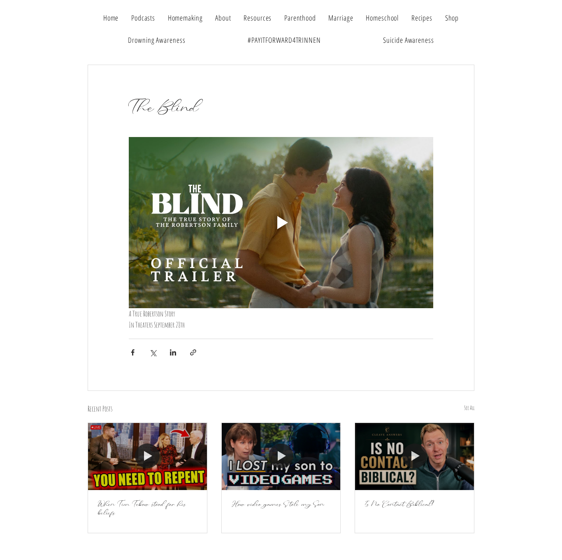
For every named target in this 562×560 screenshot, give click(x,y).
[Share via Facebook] (133, 352)
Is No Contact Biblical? (399, 504)
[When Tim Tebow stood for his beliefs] (147, 456)
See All (469, 407)
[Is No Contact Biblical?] (414, 456)
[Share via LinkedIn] (173, 352)
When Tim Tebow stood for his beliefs (142, 508)
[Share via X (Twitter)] (153, 352)
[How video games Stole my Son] (281, 456)
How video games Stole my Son (278, 504)
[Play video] (281, 222)
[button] (257, 17)
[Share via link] (193, 352)
